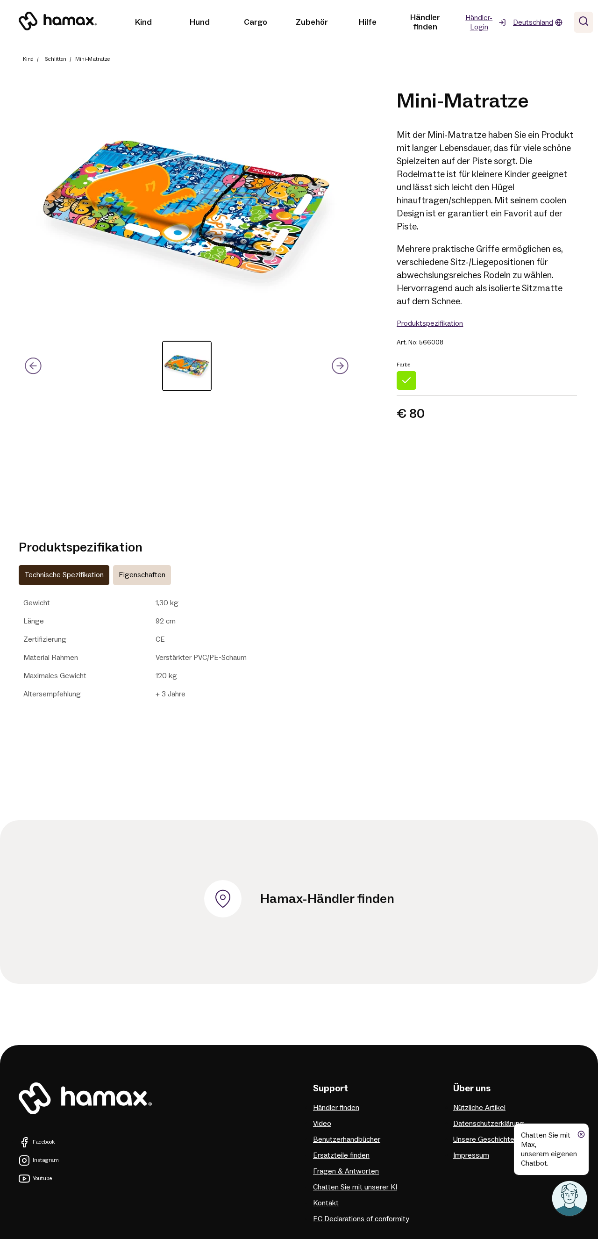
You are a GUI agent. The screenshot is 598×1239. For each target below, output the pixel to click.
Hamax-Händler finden (327, 898)
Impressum (471, 1155)
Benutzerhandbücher (346, 1139)
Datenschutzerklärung (488, 1123)
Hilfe (368, 22)
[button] (187, 366)
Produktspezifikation (430, 323)
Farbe (403, 364)
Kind (143, 22)
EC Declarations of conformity (361, 1219)
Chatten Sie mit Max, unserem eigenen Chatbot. (549, 1149)
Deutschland (533, 22)
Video (322, 1123)
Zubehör (312, 22)
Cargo (255, 22)
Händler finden (425, 22)
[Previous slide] (33, 366)
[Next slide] (340, 366)
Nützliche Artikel (479, 1107)
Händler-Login (478, 22)
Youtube (42, 1178)
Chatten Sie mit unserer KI (355, 1187)
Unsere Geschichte (483, 1139)
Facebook (44, 1142)
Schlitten (55, 59)
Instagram (46, 1160)
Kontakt (326, 1203)
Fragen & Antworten (346, 1171)
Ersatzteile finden (341, 1155)
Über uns (472, 1088)
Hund (200, 22)
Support (330, 1088)
